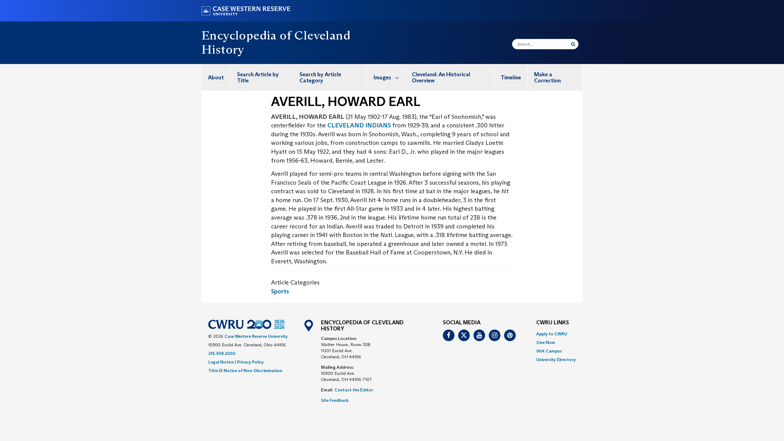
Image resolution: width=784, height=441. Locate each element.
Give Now (545, 342)
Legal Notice (221, 362)
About (216, 77)
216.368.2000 (222, 353)
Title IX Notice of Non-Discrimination (245, 370)
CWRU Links (552, 323)
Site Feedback (335, 400)
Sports (280, 291)
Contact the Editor (353, 390)
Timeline (511, 77)
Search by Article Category (320, 77)
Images (382, 77)
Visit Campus (549, 351)
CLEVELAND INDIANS (359, 125)
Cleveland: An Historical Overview (441, 77)
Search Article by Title (258, 77)
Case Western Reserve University (256, 336)
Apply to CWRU (551, 334)
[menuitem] (216, 77)
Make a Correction (547, 77)
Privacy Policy (250, 362)
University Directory (556, 359)
